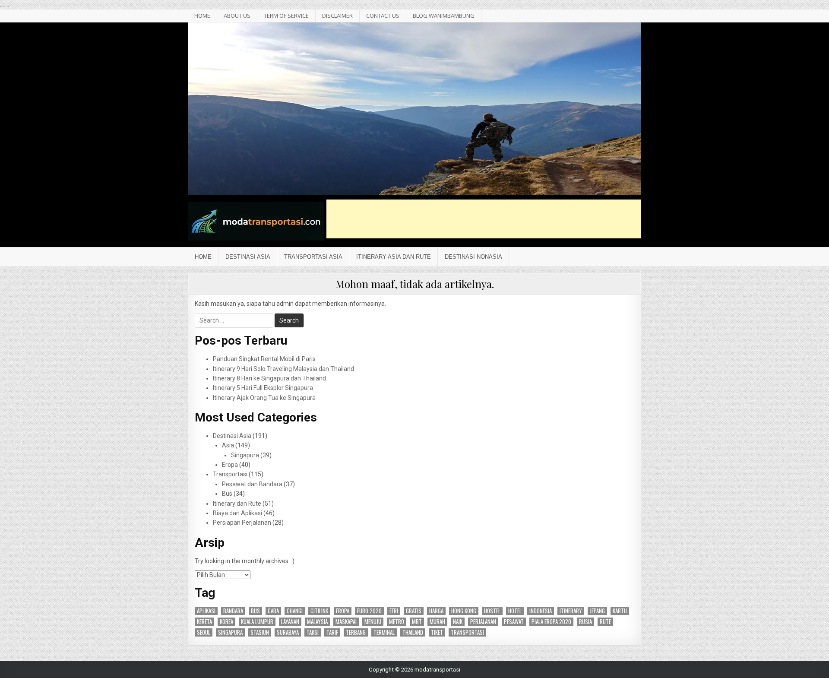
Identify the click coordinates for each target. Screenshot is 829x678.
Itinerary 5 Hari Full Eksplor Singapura (263, 387)
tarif (332, 632)
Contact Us (382, 15)
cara (273, 611)
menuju (372, 622)
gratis (413, 611)
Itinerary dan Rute (237, 503)
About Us (237, 15)
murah (437, 622)
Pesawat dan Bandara (252, 484)
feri (393, 611)
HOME (202, 15)
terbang (356, 632)
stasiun (259, 632)
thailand (412, 632)
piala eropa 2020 (551, 622)
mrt (417, 622)
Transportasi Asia (313, 256)
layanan (290, 622)
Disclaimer (337, 15)
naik (457, 622)
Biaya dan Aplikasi (237, 513)
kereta (204, 622)
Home (203, 256)
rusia (585, 622)
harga (436, 611)
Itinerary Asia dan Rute (393, 256)
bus (255, 611)
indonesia (540, 611)
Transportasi (230, 474)
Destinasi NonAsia (473, 256)
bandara (233, 611)
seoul (203, 632)
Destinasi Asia (247, 256)
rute (605, 622)
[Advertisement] (483, 219)
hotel (515, 611)
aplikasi (206, 611)
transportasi (467, 632)
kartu (620, 611)
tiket (437, 632)
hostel (492, 611)
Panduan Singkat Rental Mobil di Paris (264, 358)
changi (295, 611)
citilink (319, 611)
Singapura (245, 455)
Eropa (230, 464)
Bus (227, 493)
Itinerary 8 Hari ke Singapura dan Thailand (269, 378)
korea (226, 622)
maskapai (346, 622)
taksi (313, 632)
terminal (384, 632)
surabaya (288, 632)
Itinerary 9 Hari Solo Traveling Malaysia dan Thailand (283, 368)
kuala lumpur (257, 622)
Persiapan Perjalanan (242, 522)
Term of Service (286, 15)
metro (396, 622)
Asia (228, 445)
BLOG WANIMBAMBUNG (444, 15)
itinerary (571, 611)
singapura (230, 632)
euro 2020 (369, 611)
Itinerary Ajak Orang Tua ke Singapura (264, 397)
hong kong (463, 611)
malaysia (317, 622)
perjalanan (483, 622)
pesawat (514, 622)
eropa (342, 611)
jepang (597, 611)
